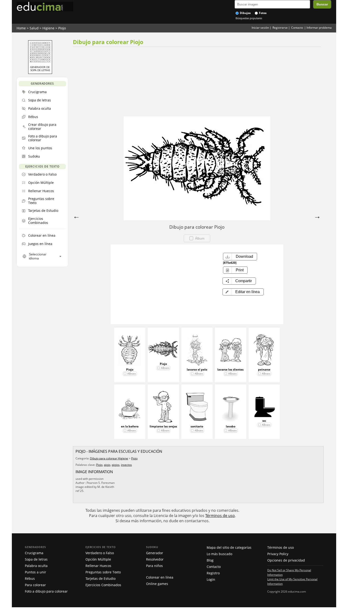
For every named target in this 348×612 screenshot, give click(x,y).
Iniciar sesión (260, 28)
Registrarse (280, 28)
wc (264, 421)
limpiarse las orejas (163, 426)
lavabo (230, 426)
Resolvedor (155, 559)
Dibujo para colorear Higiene (109, 458)
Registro (213, 573)
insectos (126, 465)
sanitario (197, 426)
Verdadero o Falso (99, 553)
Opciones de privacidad (286, 560)
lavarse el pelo (197, 369)
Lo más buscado (219, 554)
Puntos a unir (35, 572)
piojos (116, 465)
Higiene (48, 28)
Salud (34, 28)
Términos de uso (220, 515)
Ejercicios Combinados (103, 585)
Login (211, 579)
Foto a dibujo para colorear (46, 591)
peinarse (264, 369)
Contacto (297, 28)
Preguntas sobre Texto (103, 572)
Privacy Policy (277, 554)
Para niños (154, 565)
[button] (243, 291)
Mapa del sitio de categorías (229, 547)
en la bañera (129, 426)
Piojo (62, 28)
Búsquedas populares (249, 18)
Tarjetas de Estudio (100, 578)
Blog (210, 560)
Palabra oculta (36, 565)
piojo (107, 465)
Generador (154, 553)
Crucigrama (34, 553)
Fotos (262, 13)
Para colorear (35, 585)
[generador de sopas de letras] (40, 72)
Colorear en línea (159, 577)
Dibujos (245, 13)
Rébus (30, 578)
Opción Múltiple (98, 559)
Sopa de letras (36, 559)
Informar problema (319, 28)
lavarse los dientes (230, 369)
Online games (157, 583)
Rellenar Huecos (98, 565)
